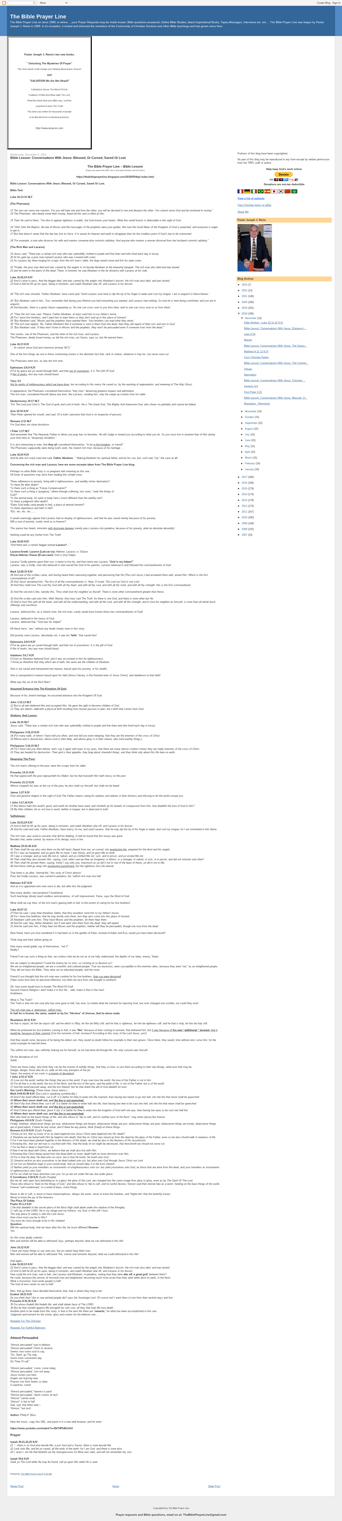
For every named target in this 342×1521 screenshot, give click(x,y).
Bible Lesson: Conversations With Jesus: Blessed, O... (275, 397)
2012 (245, 505)
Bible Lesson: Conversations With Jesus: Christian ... (274, 380)
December (251, 318)
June (248, 440)
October (250, 417)
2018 (245, 313)
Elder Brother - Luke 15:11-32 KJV (263, 322)
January (250, 469)
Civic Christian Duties (256, 357)
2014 (245, 494)
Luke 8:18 (249, 334)
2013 (245, 500)
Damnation (250, 374)
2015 (245, 488)
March (249, 457)
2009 (245, 523)
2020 (245, 302)
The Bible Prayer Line (38, 16)
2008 (245, 529)
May (248, 446)
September (251, 423)
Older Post (214, 1486)
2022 (245, 290)
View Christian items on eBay (254, 205)
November (251, 411)
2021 (245, 296)
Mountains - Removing (257, 403)
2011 (245, 511)
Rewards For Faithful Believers (28, 1327)
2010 (245, 517)
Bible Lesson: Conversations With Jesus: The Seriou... (275, 345)
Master (248, 339)
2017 (245, 477)
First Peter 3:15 (253, 392)
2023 (245, 284)
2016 (245, 482)
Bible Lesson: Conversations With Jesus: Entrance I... (275, 328)
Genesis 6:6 (251, 386)
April (248, 451)
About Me (243, 211)
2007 (245, 534)
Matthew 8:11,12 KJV (256, 351)
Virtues (248, 368)
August (249, 428)
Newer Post (17, 1486)
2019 (245, 307)
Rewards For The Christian (25, 1321)
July (247, 434)
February (250, 463)
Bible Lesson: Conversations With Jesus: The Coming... (276, 363)
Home (115, 1486)
